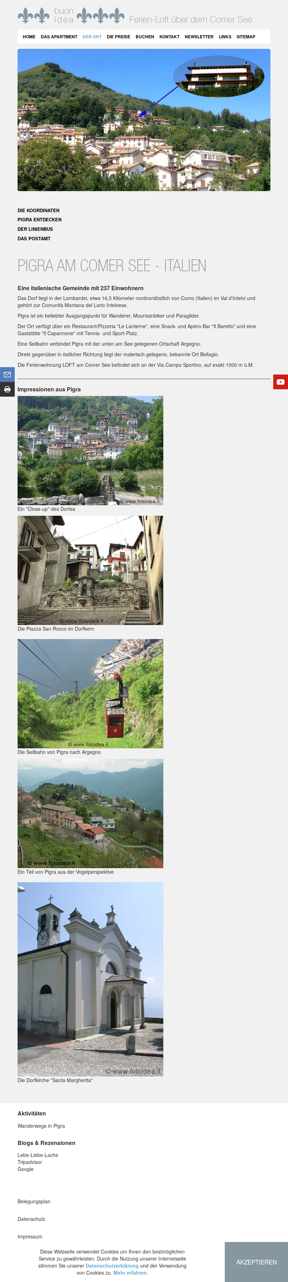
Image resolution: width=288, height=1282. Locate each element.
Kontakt (169, 36)
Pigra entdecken (39, 219)
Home (29, 36)
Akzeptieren (256, 1261)
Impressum (30, 1236)
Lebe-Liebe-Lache (38, 1154)
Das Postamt (34, 238)
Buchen (145, 36)
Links (225, 36)
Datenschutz (31, 1218)
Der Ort (92, 36)
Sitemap (246, 36)
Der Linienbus (35, 229)
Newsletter (199, 36)
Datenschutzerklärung (112, 1265)
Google (26, 1168)
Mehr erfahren (130, 1272)
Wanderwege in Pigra (41, 1125)
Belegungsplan (34, 1201)
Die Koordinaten (38, 210)
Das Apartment (59, 36)
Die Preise (118, 36)
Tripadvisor (30, 1161)
